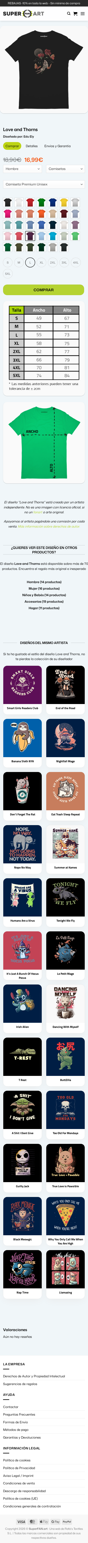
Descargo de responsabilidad (24, 1491)
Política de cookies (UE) (20, 1498)
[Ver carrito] (75, 13)
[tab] (12, 146)
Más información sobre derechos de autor (48, 526)
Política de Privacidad (19, 1468)
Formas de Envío (15, 1422)
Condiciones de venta (19, 1483)
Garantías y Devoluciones (22, 1437)
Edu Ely (29, 136)
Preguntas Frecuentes (19, 1414)
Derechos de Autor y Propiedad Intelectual (34, 1376)
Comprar (44, 289)
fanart (37, 512)
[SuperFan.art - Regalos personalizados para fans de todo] (23, 14)
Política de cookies (16, 1460)
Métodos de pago (15, 1429)
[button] (68, 14)
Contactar (10, 1407)
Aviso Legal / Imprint (18, 1475)
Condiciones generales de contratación (32, 1506)
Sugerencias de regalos (20, 1384)
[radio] (7, 202)
